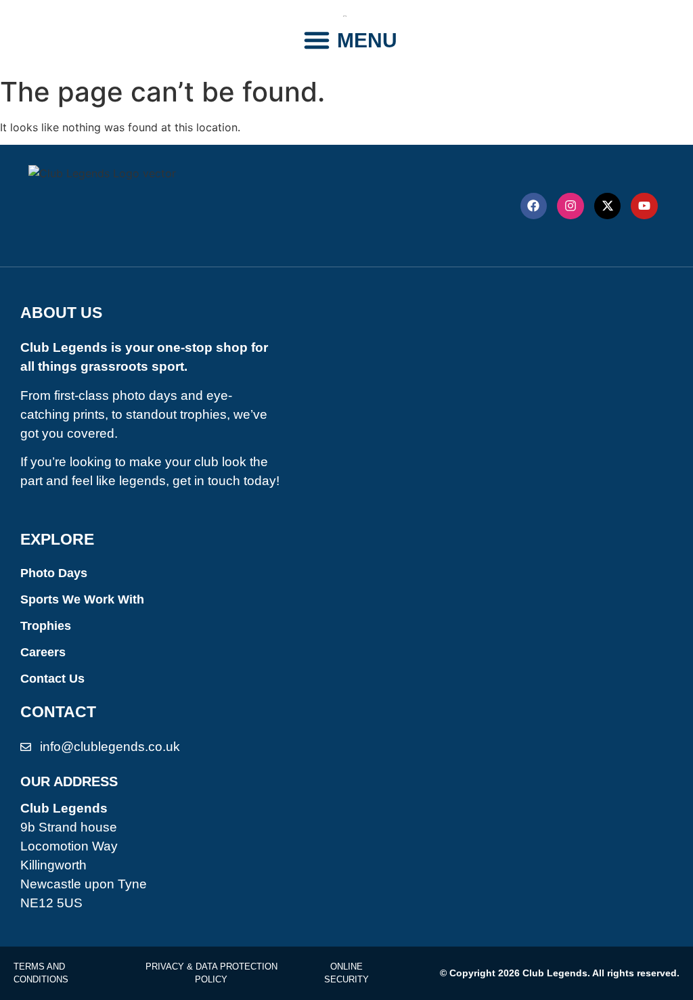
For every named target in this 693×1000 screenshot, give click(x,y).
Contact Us (52, 678)
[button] (316, 40)
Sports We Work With (82, 599)
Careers (43, 652)
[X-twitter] (607, 206)
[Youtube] (644, 206)
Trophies (45, 626)
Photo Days (53, 573)
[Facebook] (533, 206)
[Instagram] (570, 206)
